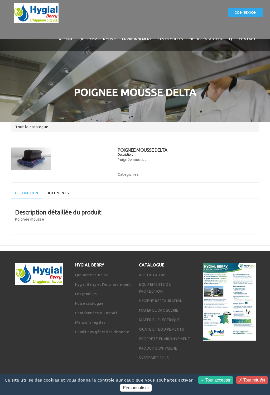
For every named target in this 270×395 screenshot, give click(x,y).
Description (26, 193)
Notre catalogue (206, 39)
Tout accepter (217, 380)
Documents (58, 193)
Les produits (170, 39)
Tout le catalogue (32, 127)
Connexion (245, 12)
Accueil (66, 39)
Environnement (137, 39)
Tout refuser (253, 380)
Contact (247, 39)
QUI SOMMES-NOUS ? (97, 39)
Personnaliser (136, 388)
